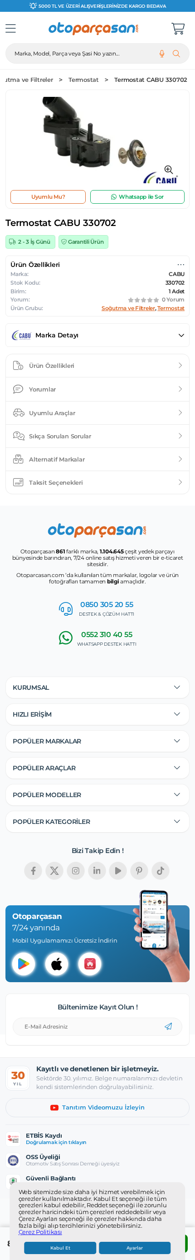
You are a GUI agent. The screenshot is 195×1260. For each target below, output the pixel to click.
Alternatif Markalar (56, 459)
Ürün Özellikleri (51, 365)
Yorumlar (42, 389)
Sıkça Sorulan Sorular (60, 436)
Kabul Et (60, 1248)
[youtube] (118, 871)
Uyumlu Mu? (48, 196)
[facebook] (33, 871)
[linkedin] (97, 871)
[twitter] (54, 871)
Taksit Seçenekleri (56, 482)
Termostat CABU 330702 (150, 79)
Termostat (83, 79)
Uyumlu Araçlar (52, 413)
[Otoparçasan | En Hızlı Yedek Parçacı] (93, 28)
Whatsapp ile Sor (141, 196)
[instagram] (76, 871)
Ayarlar (135, 1248)
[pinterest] (139, 871)
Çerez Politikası (40, 1232)
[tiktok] (160, 871)
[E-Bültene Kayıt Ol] (168, 1027)
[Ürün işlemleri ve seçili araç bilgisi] (181, 265)
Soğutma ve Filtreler (128, 308)
